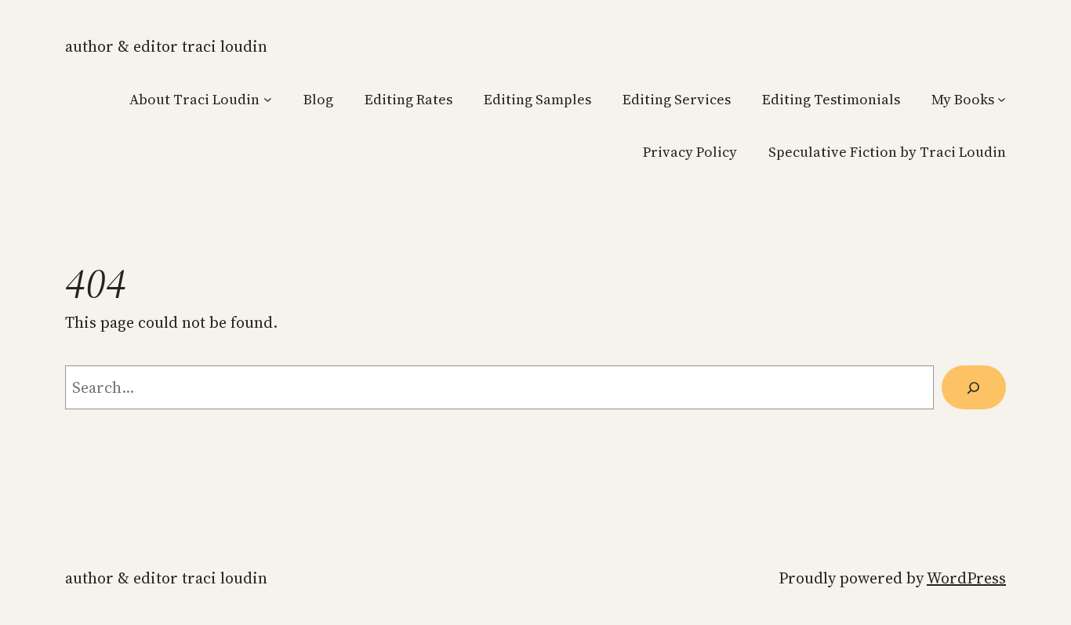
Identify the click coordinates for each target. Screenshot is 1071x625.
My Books (962, 99)
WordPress (966, 578)
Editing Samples (537, 99)
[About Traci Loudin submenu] (267, 99)
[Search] (974, 387)
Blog (318, 99)
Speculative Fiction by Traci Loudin (887, 152)
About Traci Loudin (194, 99)
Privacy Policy (690, 152)
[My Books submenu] (1001, 99)
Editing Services (677, 99)
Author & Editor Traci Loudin (166, 46)
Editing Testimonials (831, 99)
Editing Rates (408, 99)
